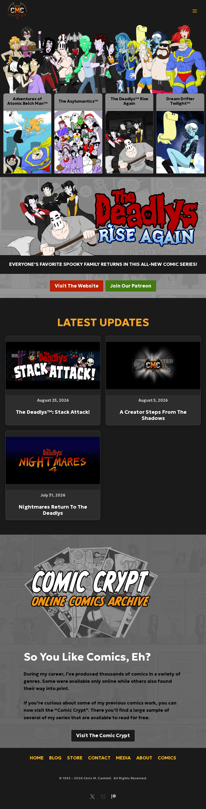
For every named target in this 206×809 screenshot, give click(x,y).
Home (37, 758)
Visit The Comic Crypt (103, 735)
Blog (55, 758)
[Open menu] (195, 11)
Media (123, 758)
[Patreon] (113, 796)
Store (75, 758)
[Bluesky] (103, 796)
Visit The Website (76, 286)
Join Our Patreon (130, 286)
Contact (99, 758)
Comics (167, 758)
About (144, 758)
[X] (92, 796)
